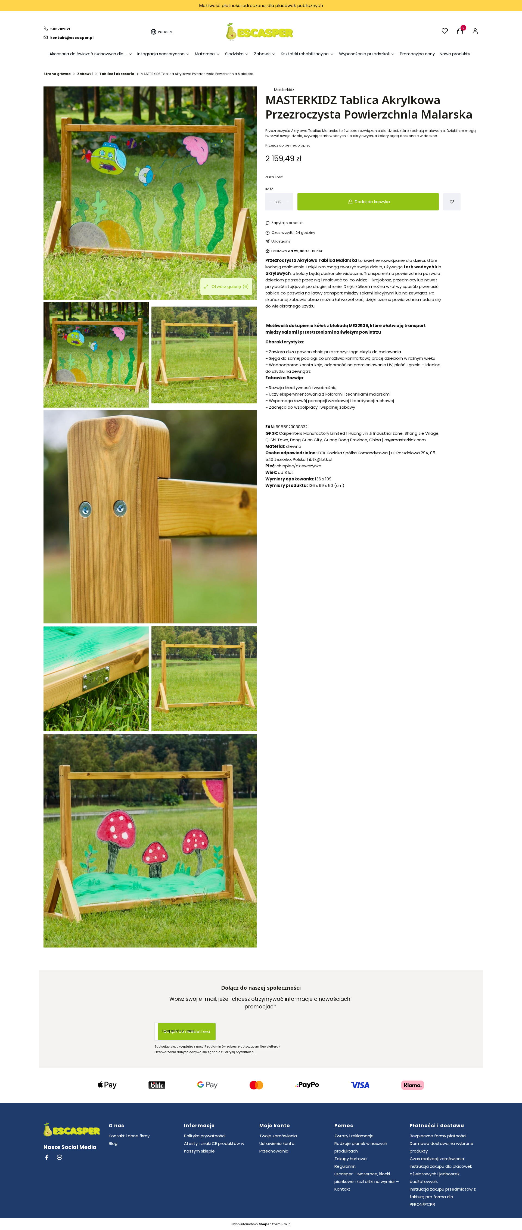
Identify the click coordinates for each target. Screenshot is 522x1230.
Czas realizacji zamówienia (437, 1158)
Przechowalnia (273, 1151)
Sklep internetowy (259, 1224)
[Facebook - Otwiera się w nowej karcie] (47, 1157)
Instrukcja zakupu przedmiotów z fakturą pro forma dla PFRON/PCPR (443, 1196)
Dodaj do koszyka (372, 201)
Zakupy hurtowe (350, 1158)
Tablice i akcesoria (116, 74)
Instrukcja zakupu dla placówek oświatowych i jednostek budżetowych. (441, 1173)
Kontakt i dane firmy (129, 1136)
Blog (113, 1143)
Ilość (269, 189)
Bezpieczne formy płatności (438, 1136)
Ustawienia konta (276, 1143)
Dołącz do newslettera (187, 1031)
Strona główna (57, 74)
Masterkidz (284, 89)
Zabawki (85, 74)
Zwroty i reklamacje (354, 1136)
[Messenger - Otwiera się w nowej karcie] (59, 1157)
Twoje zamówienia (278, 1136)
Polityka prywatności (204, 1136)
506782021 (60, 29)
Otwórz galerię (230, 286)
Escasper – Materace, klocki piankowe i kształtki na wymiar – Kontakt (366, 1181)
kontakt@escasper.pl (72, 37)
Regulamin (345, 1166)
